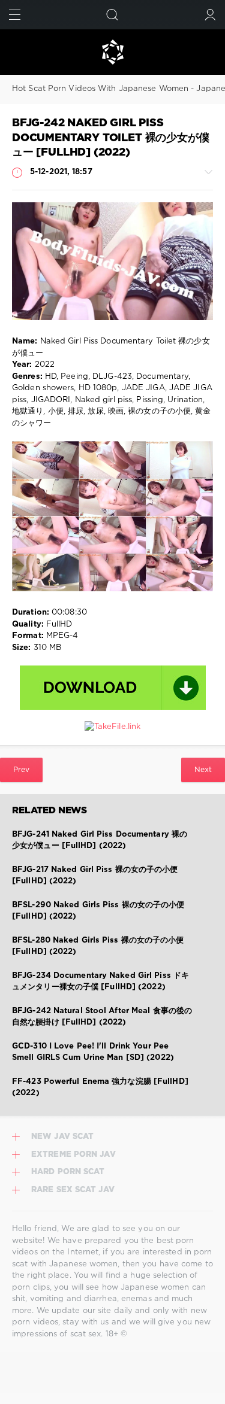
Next (203, 770)
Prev (21, 770)
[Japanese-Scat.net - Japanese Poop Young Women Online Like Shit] (112, 52)
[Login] (210, 14)
